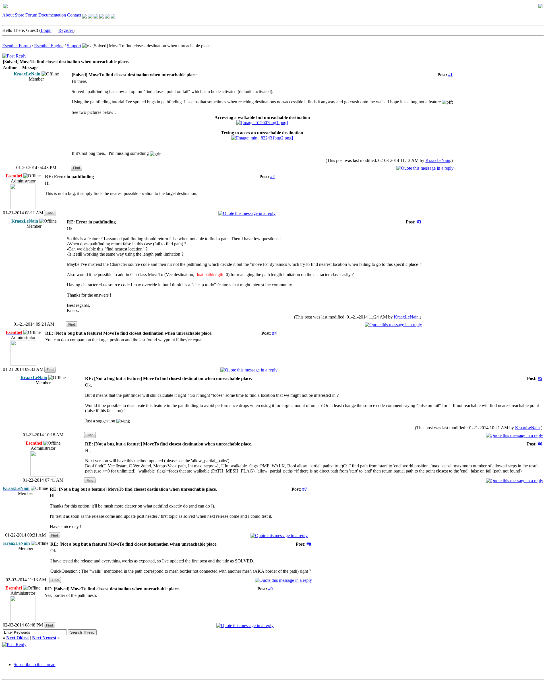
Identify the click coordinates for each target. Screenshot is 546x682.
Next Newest (44, 637)
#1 (450, 74)
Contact (74, 15)
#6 (540, 443)
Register (65, 30)
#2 (272, 176)
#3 (419, 221)
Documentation (52, 15)
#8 (309, 544)
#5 (540, 378)
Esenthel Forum (16, 45)
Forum (31, 15)
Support (74, 45)
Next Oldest (17, 637)
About (8, 15)
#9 (270, 588)
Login (46, 30)
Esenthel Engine (48, 45)
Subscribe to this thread (34, 664)
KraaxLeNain (437, 160)
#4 (274, 333)
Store (19, 15)
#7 (304, 489)
